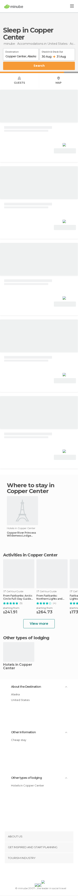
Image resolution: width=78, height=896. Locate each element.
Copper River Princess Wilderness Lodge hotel (21, 534)
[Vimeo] (43, 872)
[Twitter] (38, 872)
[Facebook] (32, 872)
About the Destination (26, 687)
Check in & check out (52, 51)
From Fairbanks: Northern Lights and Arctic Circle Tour (49, 597)
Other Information (23, 732)
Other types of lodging (26, 778)
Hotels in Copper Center (17, 666)
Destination (12, 51)
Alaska (15, 694)
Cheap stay (18, 740)
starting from (11, 607)
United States (20, 700)
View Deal (65, 150)
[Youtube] (49, 872)
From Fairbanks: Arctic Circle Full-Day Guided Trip (18, 597)
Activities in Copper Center (30, 555)
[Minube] (13, 6)
